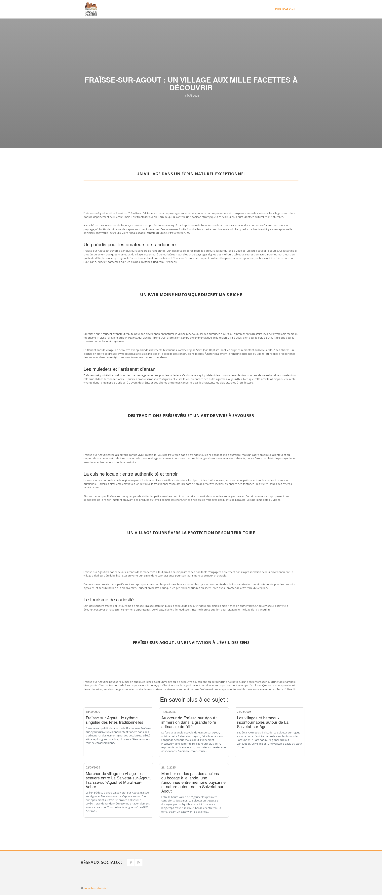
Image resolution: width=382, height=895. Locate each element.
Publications (285, 9)
